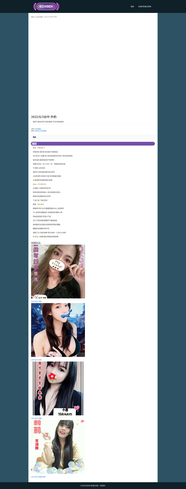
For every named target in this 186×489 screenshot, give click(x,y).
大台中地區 (39, 17)
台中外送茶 (43, 131)
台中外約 (37, 131)
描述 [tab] (34, 137)
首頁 (132, 6)
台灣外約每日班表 (144, 6)
